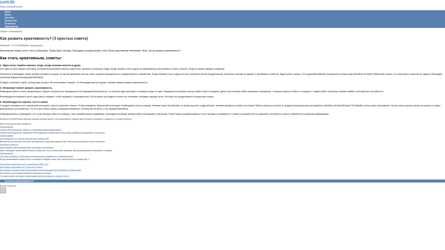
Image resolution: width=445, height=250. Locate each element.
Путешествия (11, 20)
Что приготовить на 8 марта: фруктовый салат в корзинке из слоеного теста (34, 176)
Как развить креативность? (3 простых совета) (21, 167)
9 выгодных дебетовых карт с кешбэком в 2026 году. (24, 164)
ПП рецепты (10, 23)
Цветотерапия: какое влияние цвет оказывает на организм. (27, 147)
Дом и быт (9, 17)
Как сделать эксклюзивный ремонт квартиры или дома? (25, 173)
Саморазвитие (11, 26)
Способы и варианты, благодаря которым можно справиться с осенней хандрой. (36, 156)
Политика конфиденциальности (19, 181)
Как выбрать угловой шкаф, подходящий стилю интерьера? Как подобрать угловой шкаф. (40, 170)
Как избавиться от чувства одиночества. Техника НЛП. (24, 139)
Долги (7, 12)
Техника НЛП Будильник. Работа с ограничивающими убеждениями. (31, 130)
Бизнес (8, 14)
